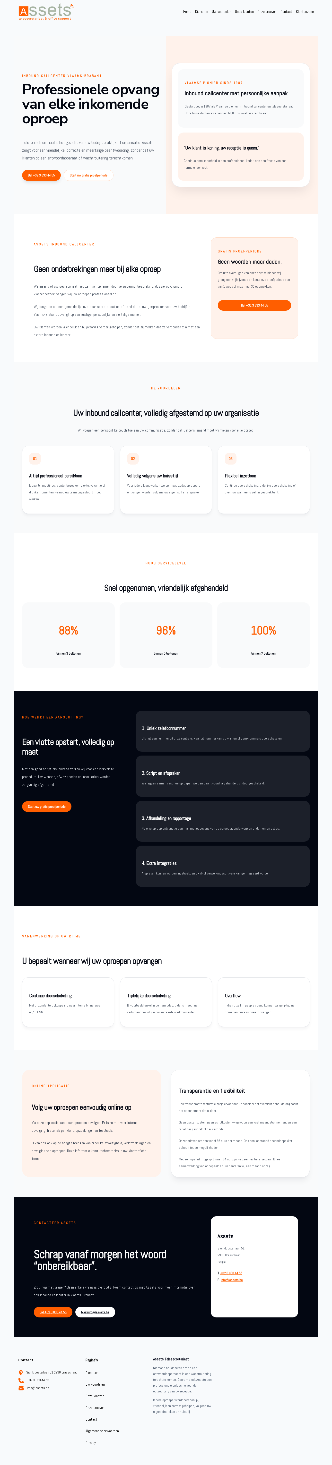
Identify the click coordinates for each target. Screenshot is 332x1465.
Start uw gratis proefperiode (88, 175)
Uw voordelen (221, 11)
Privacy (91, 1442)
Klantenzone (305, 11)
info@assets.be (232, 1280)
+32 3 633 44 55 (231, 1273)
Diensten (201, 11)
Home (187, 11)
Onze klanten (244, 11)
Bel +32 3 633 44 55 (41, 175)
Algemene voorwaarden (102, 1430)
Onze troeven (267, 11)
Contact (286, 11)
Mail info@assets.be (95, 1312)
